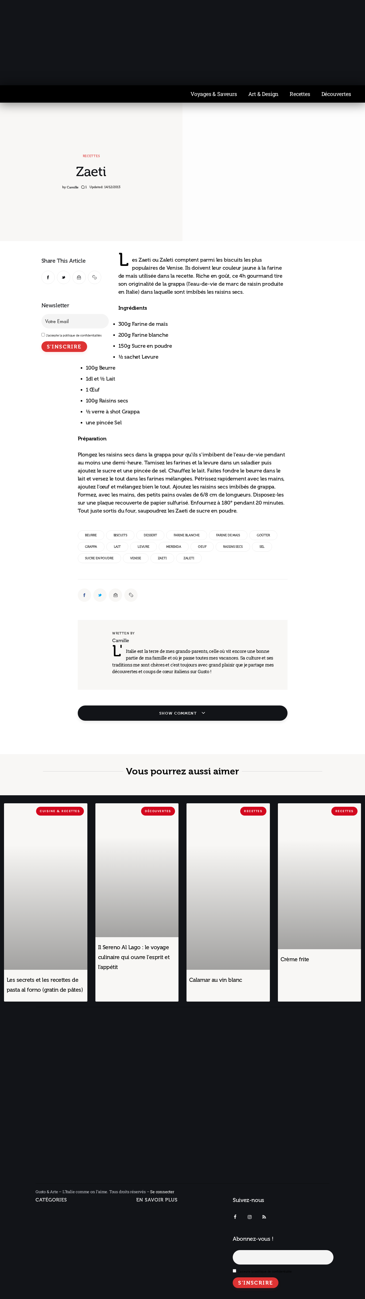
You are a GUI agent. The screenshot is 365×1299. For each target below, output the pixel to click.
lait (117, 547)
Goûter (263, 535)
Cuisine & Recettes (53, 1283)
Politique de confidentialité (162, 1243)
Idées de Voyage (57, 1225)
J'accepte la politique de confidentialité (265, 1271)
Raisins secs (233, 547)
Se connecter (162, 1191)
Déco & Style (53, 1272)
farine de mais (228, 535)
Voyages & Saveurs (214, 93)
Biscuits (120, 535)
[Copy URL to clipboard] (94, 277)
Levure (143, 547)
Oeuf (202, 547)
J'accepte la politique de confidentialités (74, 335)
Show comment (179, 713)
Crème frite (295, 959)
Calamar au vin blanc (215, 980)
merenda (173, 547)
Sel (262, 547)
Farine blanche (186, 535)
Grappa (91, 547)
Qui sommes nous (154, 1213)
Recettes (300, 93)
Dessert (150, 535)
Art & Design (263, 93)
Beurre (90, 535)
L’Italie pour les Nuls (60, 1236)
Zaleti (189, 558)
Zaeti (162, 558)
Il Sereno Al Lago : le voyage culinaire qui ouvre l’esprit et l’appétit (134, 957)
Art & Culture (53, 1260)
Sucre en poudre (99, 558)
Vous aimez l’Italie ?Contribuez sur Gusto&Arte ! (163, 1228)
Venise (135, 558)
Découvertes (336, 93)
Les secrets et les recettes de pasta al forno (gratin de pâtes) (45, 985)
